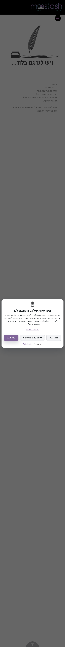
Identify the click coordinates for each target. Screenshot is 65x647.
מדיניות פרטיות (32, 329)
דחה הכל (54, 337)
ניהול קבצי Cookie (32, 337)
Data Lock (27, 344)
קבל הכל (11, 337)
